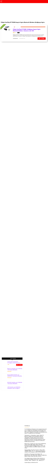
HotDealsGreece (15, 38)
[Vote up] (19, 27)
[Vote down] (17, 27)
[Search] (46, 1)
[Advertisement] (24, 12)
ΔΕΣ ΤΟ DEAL (42, 38)
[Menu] (1, 1)
